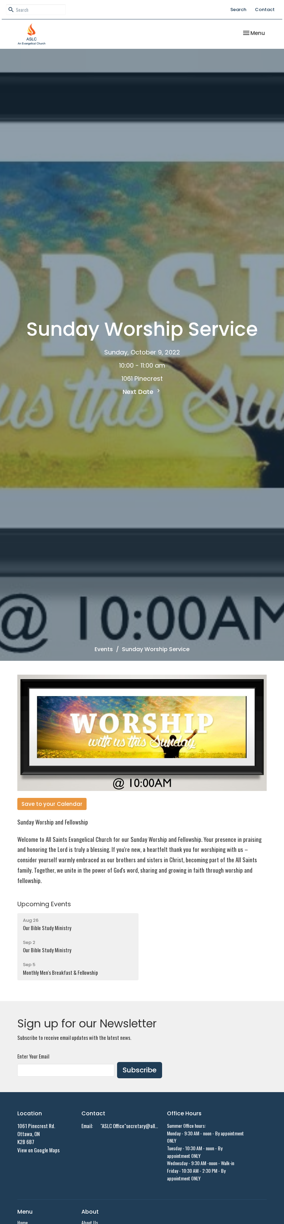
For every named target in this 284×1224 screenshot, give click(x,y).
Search (238, 9)
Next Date (139, 391)
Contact (265, 9)
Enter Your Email (33, 1056)
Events (104, 649)
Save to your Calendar (51, 804)
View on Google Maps (38, 1150)
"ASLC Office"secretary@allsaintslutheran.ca (130, 1126)
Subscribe (140, 1070)
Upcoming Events (44, 904)
